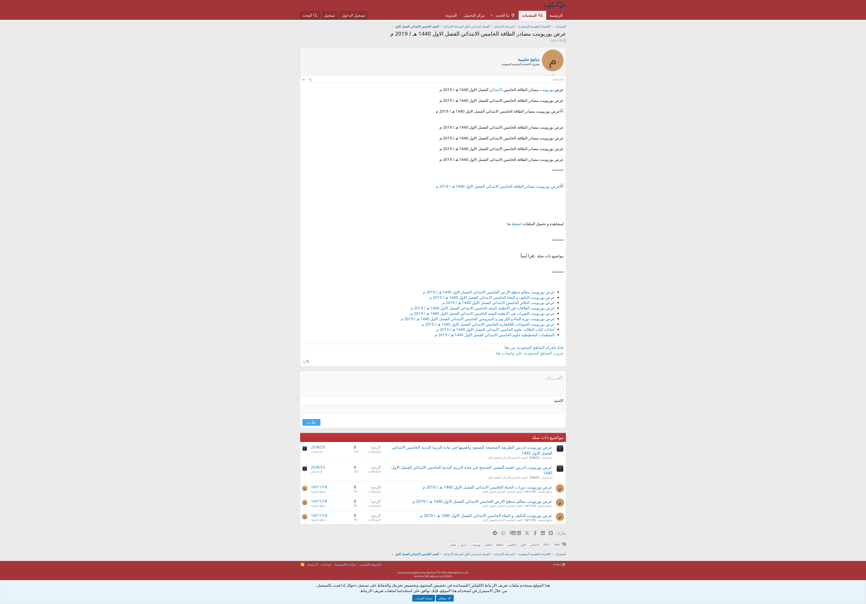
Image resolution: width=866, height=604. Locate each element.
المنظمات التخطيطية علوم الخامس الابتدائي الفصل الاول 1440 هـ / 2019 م (495, 334)
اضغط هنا (514, 223)
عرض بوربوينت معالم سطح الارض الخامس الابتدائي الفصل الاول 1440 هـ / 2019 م (489, 292)
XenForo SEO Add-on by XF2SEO (433, 576)
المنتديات (529, 15)
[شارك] (310, 79)
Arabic (557, 564)
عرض (463, 545)
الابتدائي (495, 89)
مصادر (452, 545)
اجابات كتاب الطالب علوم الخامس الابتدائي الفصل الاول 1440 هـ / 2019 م (495, 329)
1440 (556, 545)
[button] (491, 15)
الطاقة (499, 545)
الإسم (559, 400)
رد (304, 361)
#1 (304, 80)
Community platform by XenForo (433, 572)
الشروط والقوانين (370, 564)
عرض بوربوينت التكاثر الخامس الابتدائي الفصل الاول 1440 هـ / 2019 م (498, 302)
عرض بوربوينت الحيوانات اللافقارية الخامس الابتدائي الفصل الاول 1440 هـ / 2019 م (488, 324)
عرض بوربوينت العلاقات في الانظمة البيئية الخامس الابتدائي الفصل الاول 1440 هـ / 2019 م (483, 308)
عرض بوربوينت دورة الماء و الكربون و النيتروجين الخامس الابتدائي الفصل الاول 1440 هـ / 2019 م (478, 318)
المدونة (451, 15)
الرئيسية (556, 15)
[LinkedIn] (519, 533)
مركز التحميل (474, 15)
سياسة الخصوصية (345, 564)
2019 (546, 545)
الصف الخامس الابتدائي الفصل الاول (507, 458)
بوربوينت (546, 89)
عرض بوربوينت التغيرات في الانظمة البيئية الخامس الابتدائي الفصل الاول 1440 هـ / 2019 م (482, 313)
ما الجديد (502, 15)
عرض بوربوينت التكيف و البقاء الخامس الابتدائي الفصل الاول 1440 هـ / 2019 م (492, 297)
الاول (523, 545)
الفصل (488, 545)
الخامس (511, 545)
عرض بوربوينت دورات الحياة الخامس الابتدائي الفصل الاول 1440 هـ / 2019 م (487, 487)
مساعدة (326, 564)
